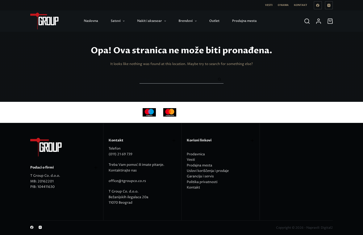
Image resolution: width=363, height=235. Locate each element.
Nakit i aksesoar (149, 21)
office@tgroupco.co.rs (127, 181)
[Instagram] (329, 5)
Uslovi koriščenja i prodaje (208, 171)
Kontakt (300, 5)
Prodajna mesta (244, 21)
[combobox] (177, 79)
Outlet (214, 21)
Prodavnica (196, 154)
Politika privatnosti (202, 182)
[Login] (318, 21)
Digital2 (327, 228)
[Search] (307, 21)
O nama (283, 5)
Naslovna (91, 21)
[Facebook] (318, 5)
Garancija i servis (200, 176)
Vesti (268, 5)
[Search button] (219, 79)
